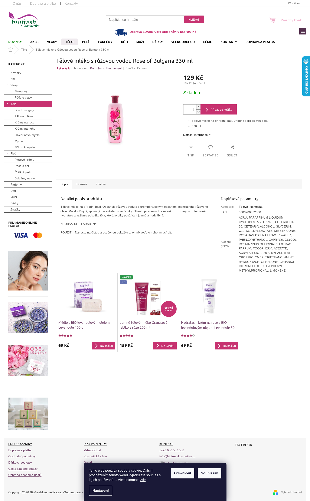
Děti (13, 190)
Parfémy (16, 184)
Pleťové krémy (24, 159)
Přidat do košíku (221, 109)
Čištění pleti (22, 172)
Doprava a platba (43, 3)
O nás (17, 3)
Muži (13, 197)
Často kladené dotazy (22, 469)
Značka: (136, 68)
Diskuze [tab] (81, 184)
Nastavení (100, 490)
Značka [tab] (101, 184)
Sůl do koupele (25, 147)
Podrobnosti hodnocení (106, 68)
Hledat (194, 19)
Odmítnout (182, 473)
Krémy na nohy (25, 128)
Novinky (15, 72)
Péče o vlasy (23, 97)
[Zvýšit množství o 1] (198, 106)
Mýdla (19, 141)
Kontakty (71, 3)
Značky (15, 209)
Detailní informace (195, 134)
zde (143, 480)
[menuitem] (15, 42)
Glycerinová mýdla (27, 135)
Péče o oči (22, 165)
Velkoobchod (92, 450)
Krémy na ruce (25, 122)
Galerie (89, 462)
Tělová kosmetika (250, 206)
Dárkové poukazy (20, 462)
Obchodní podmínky (22, 456)
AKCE (14, 79)
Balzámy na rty (25, 178)
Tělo (13, 104)
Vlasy (14, 85)
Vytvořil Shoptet (291, 492)
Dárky (14, 203)
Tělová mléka (24, 116)
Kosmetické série (95, 456)
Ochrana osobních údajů (25, 475)
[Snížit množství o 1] (198, 111)
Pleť (13, 153)
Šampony (21, 91)
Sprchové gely (24, 110)
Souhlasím (209, 473)
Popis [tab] (64, 184)
